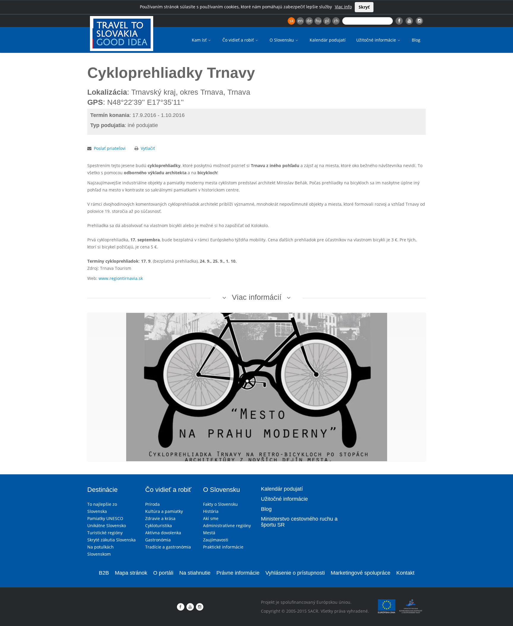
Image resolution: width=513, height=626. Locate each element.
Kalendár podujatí (328, 40)
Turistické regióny (105, 532)
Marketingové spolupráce (360, 573)
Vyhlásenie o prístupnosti (295, 573)
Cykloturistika (158, 525)
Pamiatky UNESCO (105, 518)
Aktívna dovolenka (163, 532)
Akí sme (210, 518)
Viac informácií (256, 297)
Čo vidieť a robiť (238, 40)
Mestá (209, 532)
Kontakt (405, 573)
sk (291, 20)
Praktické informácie (223, 547)
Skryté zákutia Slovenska (111, 540)
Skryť (364, 7)
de (309, 20)
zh (336, 20)
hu (318, 20)
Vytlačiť (148, 148)
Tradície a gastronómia (168, 547)
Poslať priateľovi (110, 148)
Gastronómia (158, 540)
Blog (416, 40)
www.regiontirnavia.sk (121, 278)
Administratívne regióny (227, 525)
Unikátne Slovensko (106, 525)
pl (327, 20)
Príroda (152, 504)
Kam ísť (200, 40)
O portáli (163, 573)
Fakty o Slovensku (220, 504)
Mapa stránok (131, 573)
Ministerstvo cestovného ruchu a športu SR (299, 522)
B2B (104, 573)
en (300, 20)
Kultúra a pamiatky (164, 511)
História (210, 511)
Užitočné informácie (376, 40)
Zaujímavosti (215, 540)
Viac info (343, 6)
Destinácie (102, 489)
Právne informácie (237, 573)
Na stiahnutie (194, 573)
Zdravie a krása (160, 518)
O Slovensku (282, 40)
